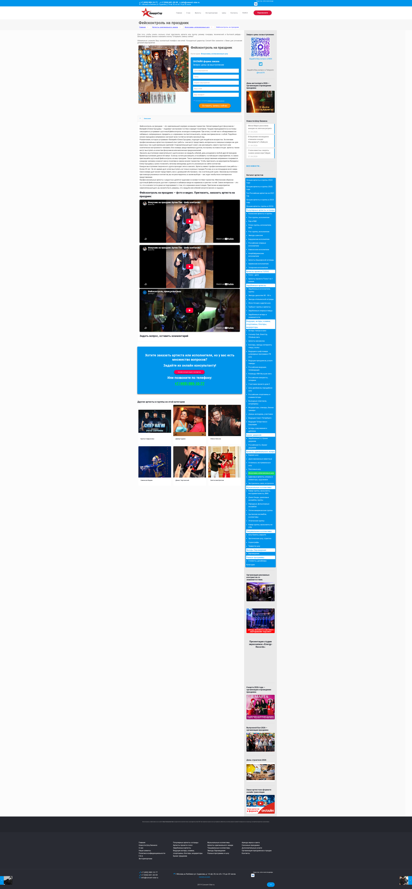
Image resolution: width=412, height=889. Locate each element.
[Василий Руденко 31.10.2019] (406, 880)
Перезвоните (262, 13)
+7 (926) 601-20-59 (169, 2)
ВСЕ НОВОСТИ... (253, 166)
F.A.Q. (141, 856)
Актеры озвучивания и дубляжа (257, 429)
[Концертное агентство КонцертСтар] (152, 12)
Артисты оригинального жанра (165, 27)
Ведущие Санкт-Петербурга (259, 418)
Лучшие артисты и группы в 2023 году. (260, 201)
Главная (142, 27)
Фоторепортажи (145, 859)
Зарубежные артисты (256, 285)
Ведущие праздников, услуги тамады (260, 361)
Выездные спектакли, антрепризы (257, 402)
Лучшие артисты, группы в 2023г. (260, 206)
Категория (250, 565)
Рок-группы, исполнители (258, 231)
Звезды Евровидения (256, 550)
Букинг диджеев (253, 435)
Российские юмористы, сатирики (258, 378)
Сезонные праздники (251, 845)
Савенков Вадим (146, 480)
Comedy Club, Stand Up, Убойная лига (257, 335)
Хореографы (253, 542)
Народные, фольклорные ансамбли (258, 505)
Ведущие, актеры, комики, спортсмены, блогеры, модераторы (258, 324)
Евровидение (253, 553)
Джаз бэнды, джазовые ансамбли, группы (258, 498)
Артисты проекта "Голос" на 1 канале (260, 280)
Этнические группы (256, 521)
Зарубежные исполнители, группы (259, 290)
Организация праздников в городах (257, 850)
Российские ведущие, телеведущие (257, 368)
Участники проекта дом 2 (259, 384)
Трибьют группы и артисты (259, 307)
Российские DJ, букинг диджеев (257, 446)
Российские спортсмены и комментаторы (259, 395)
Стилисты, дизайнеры (257, 561)
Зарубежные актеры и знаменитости (257, 315)
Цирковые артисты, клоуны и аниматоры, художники (260, 478)
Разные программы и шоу (218, 853)
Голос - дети (253, 275)
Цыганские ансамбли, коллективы (257, 515)
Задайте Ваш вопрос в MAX (260, 59)
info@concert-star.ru (190, 2)
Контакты (246, 853)
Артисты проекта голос (183, 845)
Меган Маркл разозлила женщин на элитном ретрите (260, 127)
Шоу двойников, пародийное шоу (260, 389)
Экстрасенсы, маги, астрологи (261, 483)
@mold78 (261, 73)
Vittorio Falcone (215, 439)
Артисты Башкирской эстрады (261, 260)
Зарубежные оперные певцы (260, 311)
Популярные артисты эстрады (260, 210)
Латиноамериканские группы (260, 510)
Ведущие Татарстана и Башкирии (257, 423)
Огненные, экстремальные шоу (259, 464)
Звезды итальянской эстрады (261, 299)
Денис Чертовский (182, 480)
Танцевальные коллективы (259, 531)
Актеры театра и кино (257, 331)
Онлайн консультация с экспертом (189, 372)
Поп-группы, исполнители (258, 217)
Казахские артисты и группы (260, 213)
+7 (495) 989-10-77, (149, 2)
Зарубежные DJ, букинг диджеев (258, 439)
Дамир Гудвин (180, 439)
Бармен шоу (253, 455)
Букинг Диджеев (180, 856)
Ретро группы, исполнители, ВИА (259, 226)
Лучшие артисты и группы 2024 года (259, 181)
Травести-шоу (254, 546)
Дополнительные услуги (252, 848)
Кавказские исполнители (258, 249)
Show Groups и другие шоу (259, 303)
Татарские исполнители (258, 267)
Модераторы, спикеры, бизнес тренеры (261, 408)
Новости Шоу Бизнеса (148, 845)
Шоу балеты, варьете (257, 535)
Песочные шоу (254, 469)
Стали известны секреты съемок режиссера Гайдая (259, 151)
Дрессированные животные (260, 459)
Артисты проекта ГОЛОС (257, 271)
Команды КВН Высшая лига (259, 374)
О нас (141, 848)
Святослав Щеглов (217, 480)
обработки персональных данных (216, 100)
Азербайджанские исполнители (256, 254)
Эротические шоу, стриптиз (259, 538)
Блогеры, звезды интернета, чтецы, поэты (260, 346)
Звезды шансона (255, 235)
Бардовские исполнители (258, 239)
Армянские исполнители (258, 264)
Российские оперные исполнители (257, 244)
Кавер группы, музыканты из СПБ (260, 525)
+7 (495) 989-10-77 (189, 383)
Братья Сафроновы (147, 439)
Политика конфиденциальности (152, 853)
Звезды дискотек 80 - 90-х (259, 295)
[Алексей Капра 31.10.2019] (6, 880)
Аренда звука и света (251, 842)
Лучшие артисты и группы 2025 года (259, 187)
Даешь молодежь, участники (260, 414)
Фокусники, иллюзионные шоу (197, 27)
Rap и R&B (252, 221)
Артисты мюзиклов (256, 341)
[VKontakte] (256, 4)
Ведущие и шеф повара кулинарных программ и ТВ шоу (259, 354)
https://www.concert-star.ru (169, 821)
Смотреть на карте (204, 877)
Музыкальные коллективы (258, 487)
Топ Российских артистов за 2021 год (260, 194)
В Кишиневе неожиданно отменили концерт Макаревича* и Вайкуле (258, 139)
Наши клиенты (145, 850)
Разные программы (255, 557)
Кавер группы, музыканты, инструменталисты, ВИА (259, 492)
